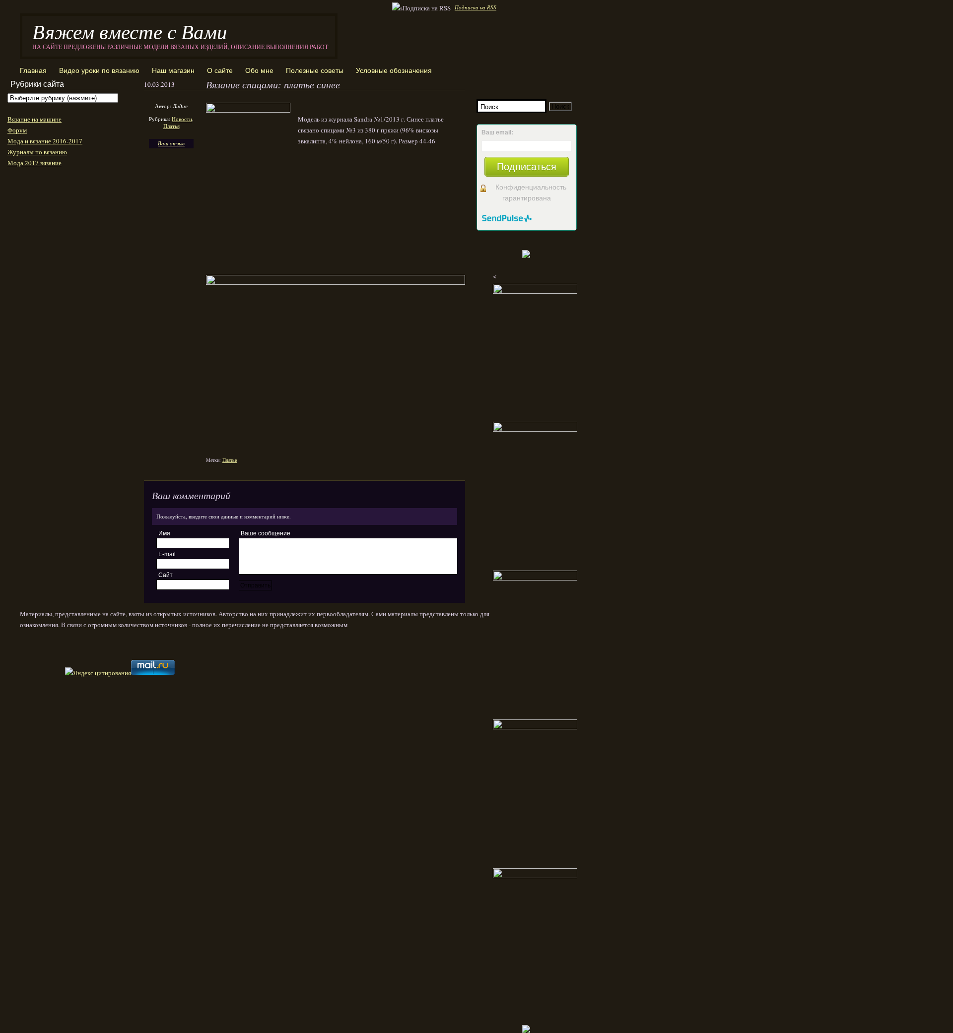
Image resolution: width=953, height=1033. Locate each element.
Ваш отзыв (171, 143)
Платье (229, 459)
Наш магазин (173, 70)
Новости (182, 119)
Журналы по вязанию (37, 151)
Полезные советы (314, 70)
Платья (171, 125)
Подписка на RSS (475, 7)
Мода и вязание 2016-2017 (44, 140)
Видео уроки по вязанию (99, 70)
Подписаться (526, 166)
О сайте (220, 70)
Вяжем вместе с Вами (129, 31)
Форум (17, 130)
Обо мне (259, 70)
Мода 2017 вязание (34, 162)
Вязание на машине (34, 119)
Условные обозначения (394, 70)
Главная (33, 70)
